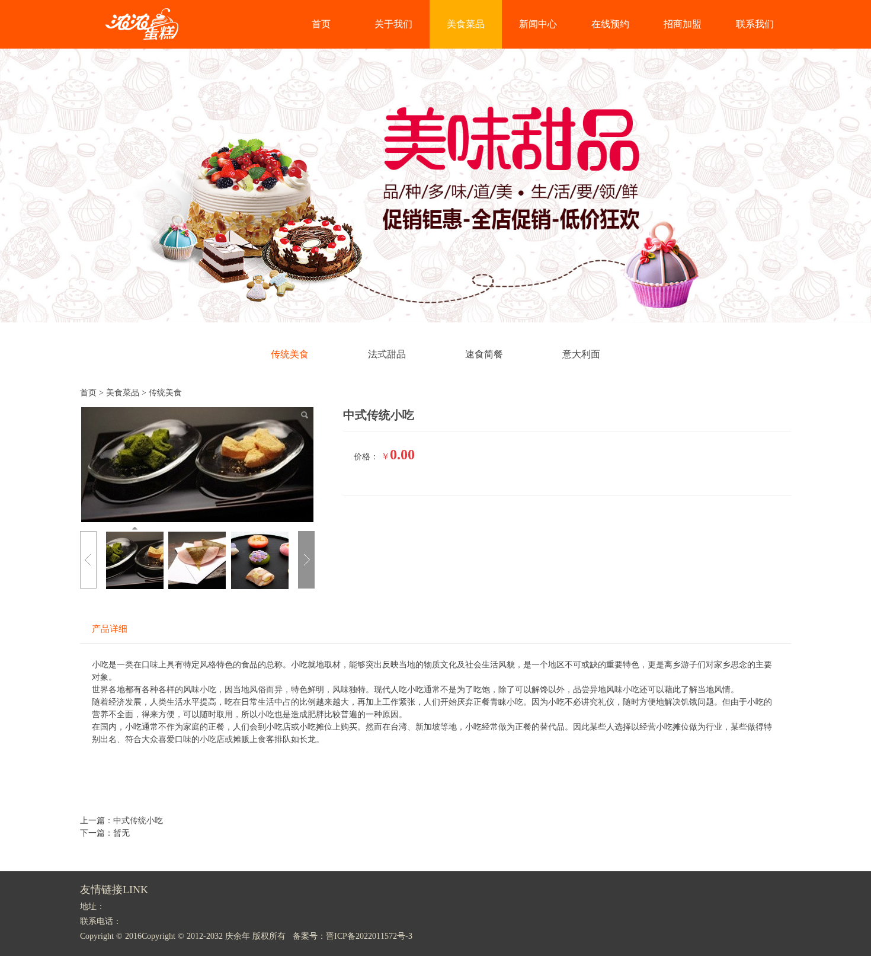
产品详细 (109, 629)
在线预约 (610, 24)
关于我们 (393, 24)
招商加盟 (683, 24)
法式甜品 (387, 354)
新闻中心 (538, 24)
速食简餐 (484, 354)
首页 (321, 24)
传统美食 (290, 354)
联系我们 (755, 24)
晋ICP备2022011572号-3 (369, 936)
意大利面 (581, 354)
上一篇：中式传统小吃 (121, 820)
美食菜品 (466, 24)
